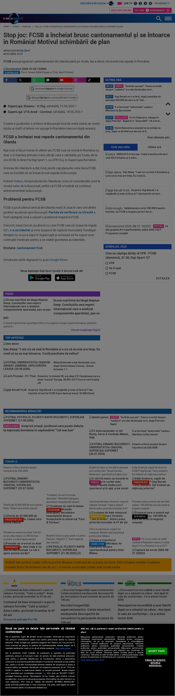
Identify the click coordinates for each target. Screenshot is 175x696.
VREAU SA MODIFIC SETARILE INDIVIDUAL (155, 663)
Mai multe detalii (63, 648)
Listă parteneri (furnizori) (92, 660)
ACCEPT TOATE (156, 651)
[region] (87, 659)
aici (44, 673)
